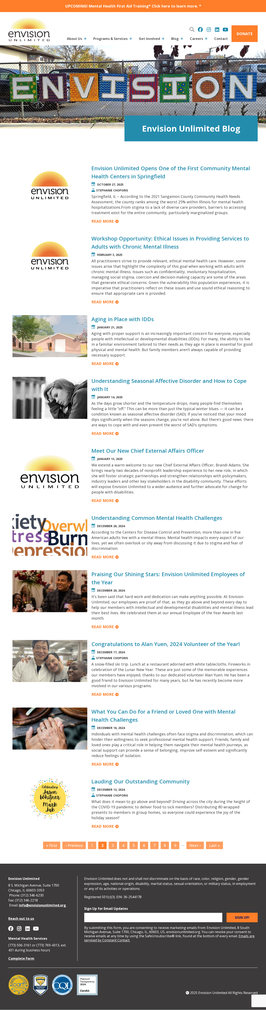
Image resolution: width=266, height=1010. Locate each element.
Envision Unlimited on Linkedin (217, 29)
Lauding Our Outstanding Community (140, 781)
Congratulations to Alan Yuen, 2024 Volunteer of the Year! (165, 644)
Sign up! (242, 917)
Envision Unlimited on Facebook (200, 29)
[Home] (29, 28)
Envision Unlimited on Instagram (208, 29)
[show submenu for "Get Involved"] (163, 39)
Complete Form (21, 958)
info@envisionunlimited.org (43, 905)
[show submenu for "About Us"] (85, 39)
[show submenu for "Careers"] (206, 39)
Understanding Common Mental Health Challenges (156, 518)
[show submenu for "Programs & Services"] (131, 39)
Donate (244, 33)
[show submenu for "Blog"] (182, 39)
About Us (74, 38)
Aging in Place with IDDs (122, 319)
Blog (175, 38)
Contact (221, 38)
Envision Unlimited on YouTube (225, 29)
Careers (196, 38)
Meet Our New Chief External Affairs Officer (147, 450)
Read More (102, 221)
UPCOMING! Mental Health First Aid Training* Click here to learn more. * (133, 6)
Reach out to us (21, 918)
